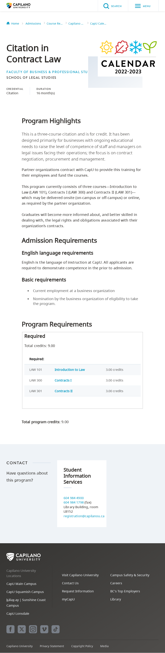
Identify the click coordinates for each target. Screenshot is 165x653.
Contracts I (63, 380)
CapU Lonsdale (17, 613)
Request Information (78, 591)
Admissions (33, 23)
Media (104, 646)
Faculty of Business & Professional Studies (51, 72)
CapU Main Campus (21, 583)
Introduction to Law (70, 369)
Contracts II (63, 391)
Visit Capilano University (80, 575)
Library (115, 599)
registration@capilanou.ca (84, 516)
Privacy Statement (52, 646)
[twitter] (22, 629)
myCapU (68, 599)
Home (15, 23)
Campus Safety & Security (129, 575)
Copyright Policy (82, 646)
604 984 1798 (74, 502)
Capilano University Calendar (76, 23)
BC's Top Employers (125, 591)
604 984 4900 (74, 498)
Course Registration (55, 23)
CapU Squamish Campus (25, 592)
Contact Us (70, 583)
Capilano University (24, 5)
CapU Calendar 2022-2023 (98, 23)
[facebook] (10, 629)
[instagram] (33, 629)
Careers (116, 583)
